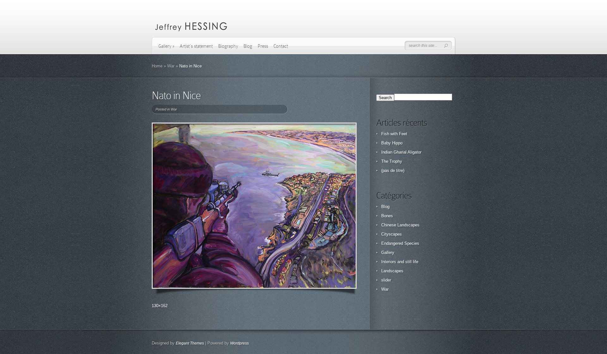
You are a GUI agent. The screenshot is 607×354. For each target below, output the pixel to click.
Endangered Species (400, 243)
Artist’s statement (196, 46)
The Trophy (391, 161)
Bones (387, 215)
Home (157, 66)
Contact (280, 46)
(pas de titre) (392, 170)
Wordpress (239, 343)
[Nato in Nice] (254, 205)
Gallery (166, 46)
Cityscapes (391, 234)
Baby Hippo (391, 143)
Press (263, 46)
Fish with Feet (394, 133)
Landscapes (392, 271)
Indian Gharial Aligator (401, 152)
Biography (228, 46)
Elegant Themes (190, 343)
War (171, 66)
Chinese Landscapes (400, 225)
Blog (247, 46)
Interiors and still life (399, 261)
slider (386, 280)
